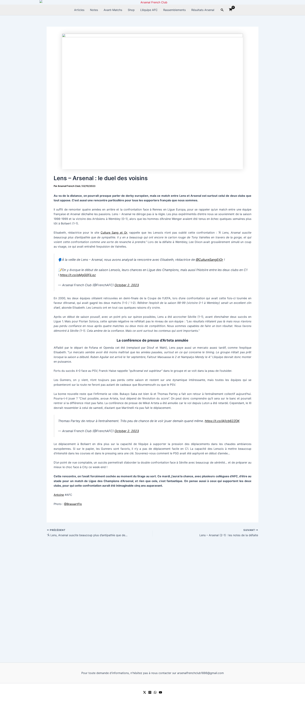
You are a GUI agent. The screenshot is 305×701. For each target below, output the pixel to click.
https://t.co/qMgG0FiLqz (78, 275)
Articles (79, 10)
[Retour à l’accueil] (152, 2)
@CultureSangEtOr (209, 259)
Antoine (59, 495)
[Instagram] (149, 692)
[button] (222, 10)
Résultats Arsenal (202, 10)
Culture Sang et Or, (114, 232)
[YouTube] (160, 692)
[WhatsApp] (155, 692)
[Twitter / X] (144, 692)
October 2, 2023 (127, 285)
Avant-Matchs (113, 10)
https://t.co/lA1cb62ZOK (222, 421)
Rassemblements (174, 10)
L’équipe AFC (149, 10)
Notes (94, 10)
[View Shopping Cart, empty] (230, 10)
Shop (131, 10)
